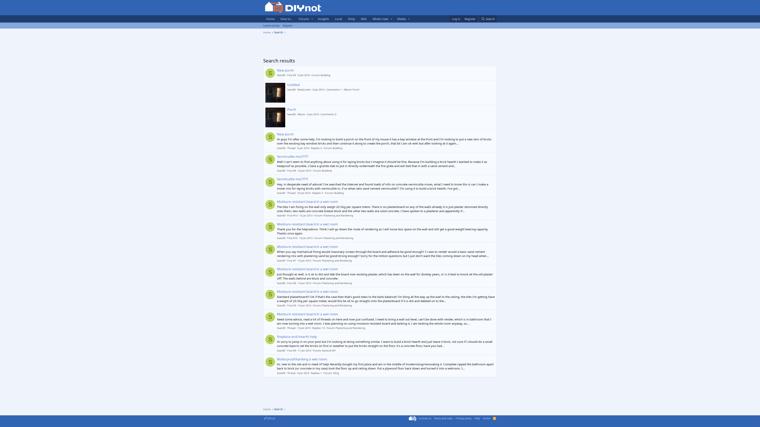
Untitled (293, 84)
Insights (323, 19)
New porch (285, 70)
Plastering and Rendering (338, 215)
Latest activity (271, 25)
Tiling (336, 373)
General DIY (329, 350)
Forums (304, 19)
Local (338, 19)
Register (288, 25)
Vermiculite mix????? (292, 156)
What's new (380, 19)
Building (325, 75)
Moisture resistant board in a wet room (307, 201)
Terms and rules (443, 418)
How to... (286, 19)
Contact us (425, 418)
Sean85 (281, 75)
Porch (291, 109)
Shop (351, 19)
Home (270, 19)
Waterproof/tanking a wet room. (302, 359)
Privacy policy (464, 418)
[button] (312, 19)
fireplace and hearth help (297, 336)
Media (401, 19)
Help (477, 418)
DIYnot (271, 418)
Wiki (364, 19)
